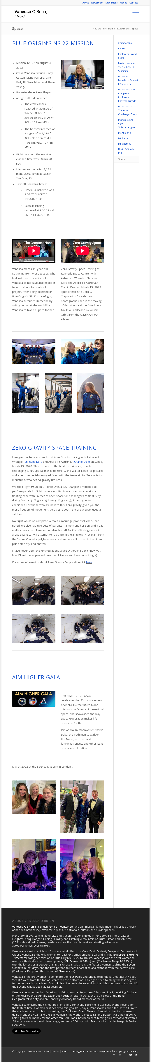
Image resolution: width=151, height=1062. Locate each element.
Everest (122, 48)
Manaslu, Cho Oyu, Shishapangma (126, 123)
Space (17, 28)
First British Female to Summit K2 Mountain (128, 80)
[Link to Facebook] (114, 1055)
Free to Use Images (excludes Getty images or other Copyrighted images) (100, 1051)
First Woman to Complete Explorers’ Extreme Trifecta (127, 95)
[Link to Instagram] (119, 1055)
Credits (55, 1051)
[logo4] (30, 14)
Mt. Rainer (123, 138)
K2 (136, 983)
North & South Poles (126, 151)
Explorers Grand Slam (127, 55)
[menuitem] (85, 3)
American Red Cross (64, 1018)
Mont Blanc (124, 132)
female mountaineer (61, 926)
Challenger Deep (108, 961)
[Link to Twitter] (125, 1055)
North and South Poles (50, 983)
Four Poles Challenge (82, 976)
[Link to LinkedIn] (136, 1055)
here (89, 562)
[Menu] (134, 14)
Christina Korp (33, 461)
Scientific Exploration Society (54, 995)
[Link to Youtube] (130, 1055)
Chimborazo (125, 43)
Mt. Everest (72, 961)
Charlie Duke (82, 461)
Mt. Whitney (124, 143)
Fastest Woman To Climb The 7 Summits (127, 67)
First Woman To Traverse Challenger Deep (127, 110)
